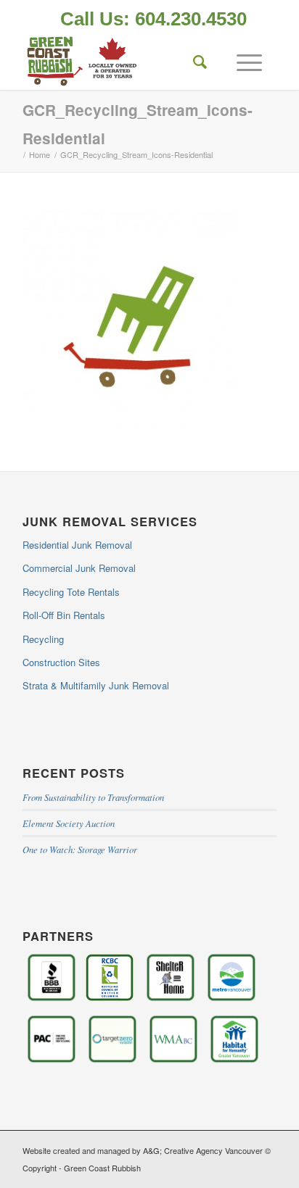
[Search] (193, 61)
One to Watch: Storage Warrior (79, 849)
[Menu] (242, 61)
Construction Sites (61, 662)
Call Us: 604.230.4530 (153, 19)
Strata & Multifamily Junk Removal (95, 685)
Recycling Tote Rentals (71, 592)
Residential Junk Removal (77, 545)
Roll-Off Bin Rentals (63, 615)
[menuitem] (153, 20)
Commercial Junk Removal (79, 568)
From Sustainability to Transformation (93, 797)
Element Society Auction (68, 823)
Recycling (43, 639)
